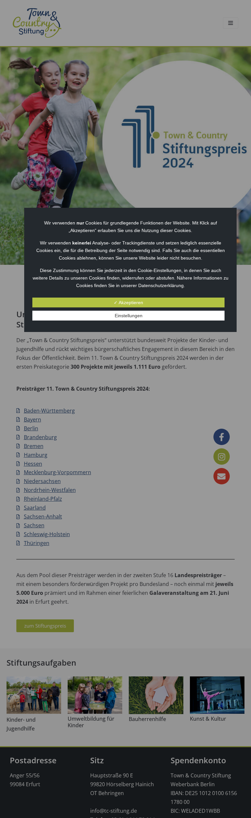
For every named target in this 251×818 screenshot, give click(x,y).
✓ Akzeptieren (128, 302)
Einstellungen (128, 315)
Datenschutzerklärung (161, 285)
